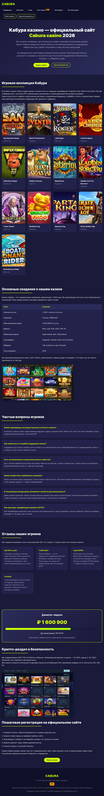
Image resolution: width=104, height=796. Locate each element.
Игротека (19, 10)
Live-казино (43, 10)
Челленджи (58, 10)
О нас (30, 10)
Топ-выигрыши (73, 10)
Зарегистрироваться (26, 16)
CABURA (8, 4)
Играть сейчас (41, 65)
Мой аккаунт (10, 16)
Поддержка (7, 10)
